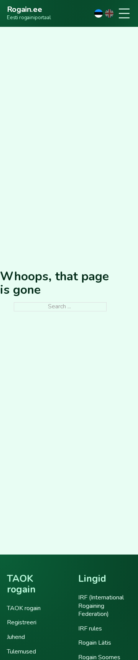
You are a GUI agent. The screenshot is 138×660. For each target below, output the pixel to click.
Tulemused (21, 651)
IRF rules (90, 628)
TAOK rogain (24, 608)
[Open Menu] (124, 13)
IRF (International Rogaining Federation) (101, 605)
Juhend (16, 637)
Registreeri (21, 622)
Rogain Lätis (94, 643)
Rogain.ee (24, 9)
